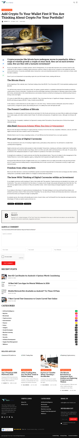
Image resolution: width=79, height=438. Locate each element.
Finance (40, 323)
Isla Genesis (26, 384)
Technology (27, 203)
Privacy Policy (63, 435)
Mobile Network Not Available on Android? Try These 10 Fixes (34, 291)
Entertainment (40, 320)
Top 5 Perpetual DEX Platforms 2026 (9, 374)
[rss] (12, 417)
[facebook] (2, 417)
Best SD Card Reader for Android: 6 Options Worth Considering (34, 276)
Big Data (40, 313)
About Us (23, 402)
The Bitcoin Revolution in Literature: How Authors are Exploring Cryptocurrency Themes (68, 377)
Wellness (40, 344)
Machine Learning (40, 332)
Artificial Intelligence (40, 311)
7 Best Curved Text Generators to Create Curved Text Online (32, 299)
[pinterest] (6, 417)
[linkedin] (4, 417)
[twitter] (9, 417)
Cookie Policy (56, 435)
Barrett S (7, 21)
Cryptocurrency (7, 10)
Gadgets (40, 327)
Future (40, 325)
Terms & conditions (72, 435)
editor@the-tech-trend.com (68, 402)
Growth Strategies (40, 330)
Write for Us (24, 404)
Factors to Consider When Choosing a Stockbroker (48, 374)
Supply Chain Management (40, 342)
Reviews (40, 334)
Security (40, 337)
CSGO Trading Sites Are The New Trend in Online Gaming (29, 374)
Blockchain (10, 203)
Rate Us (24, 429)
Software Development (40, 339)
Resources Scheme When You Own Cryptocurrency (40, 126)
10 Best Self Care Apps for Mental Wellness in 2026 (29, 283)
